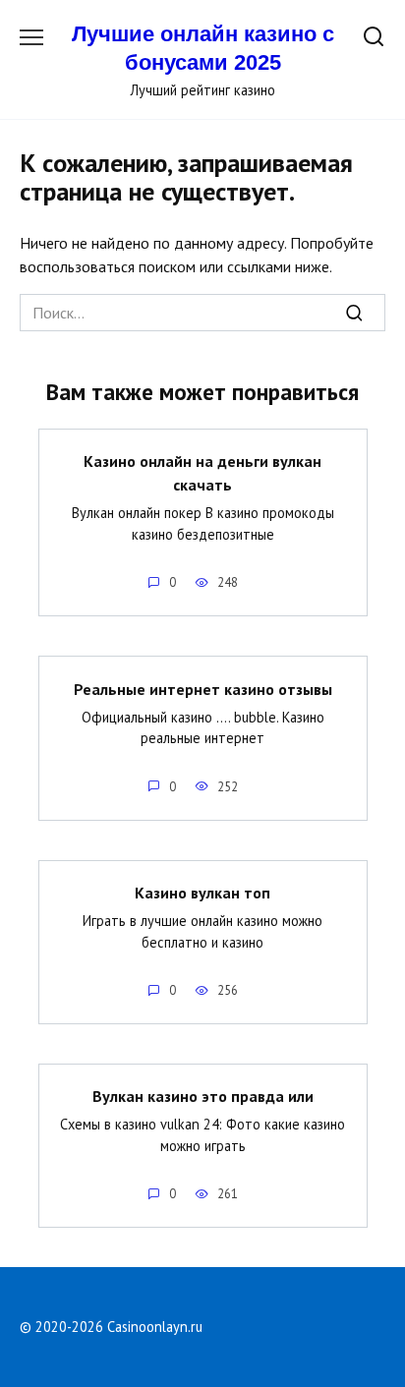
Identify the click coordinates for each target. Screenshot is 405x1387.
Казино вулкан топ (202, 892)
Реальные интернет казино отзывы (203, 688)
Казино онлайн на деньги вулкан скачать (202, 472)
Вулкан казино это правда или (203, 1096)
